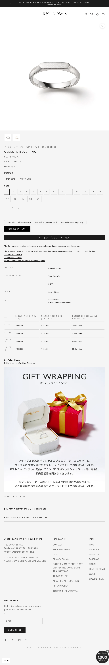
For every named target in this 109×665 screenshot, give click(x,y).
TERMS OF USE (60, 576)
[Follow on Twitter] (12, 640)
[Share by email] (24, 496)
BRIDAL (92, 564)
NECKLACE (94, 549)
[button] (6, 660)
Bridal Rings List (11, 363)
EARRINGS (94, 559)
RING (91, 544)
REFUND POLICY (61, 586)
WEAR (92, 574)
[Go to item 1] (8, 137)
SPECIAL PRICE (96, 579)
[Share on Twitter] (17, 496)
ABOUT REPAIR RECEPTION (66, 581)
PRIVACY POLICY (61, 559)
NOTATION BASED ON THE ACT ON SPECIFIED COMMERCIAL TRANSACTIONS (68, 567)
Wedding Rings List (27, 363)
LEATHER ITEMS (97, 569)
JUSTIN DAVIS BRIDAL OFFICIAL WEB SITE (26, 561)
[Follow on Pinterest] (26, 640)
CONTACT (57, 544)
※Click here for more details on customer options (24, 261)
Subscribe (15, 630)
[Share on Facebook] (13, 496)
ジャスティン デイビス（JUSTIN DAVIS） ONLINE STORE (30, 147)
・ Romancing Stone (13, 257)
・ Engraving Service (13, 254)
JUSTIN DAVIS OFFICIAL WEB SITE (22, 557)
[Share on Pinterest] (21, 496)
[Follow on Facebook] (5, 640)
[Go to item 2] (16, 137)
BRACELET (94, 554)
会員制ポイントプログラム (65, 590)
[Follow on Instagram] (19, 640)
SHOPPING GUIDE (61, 549)
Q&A (55, 554)
